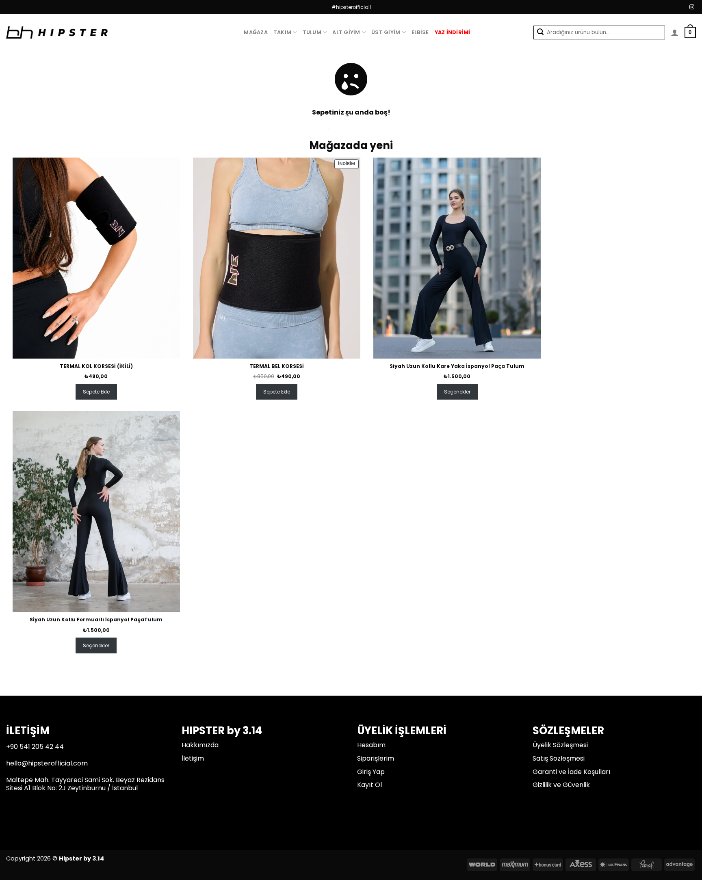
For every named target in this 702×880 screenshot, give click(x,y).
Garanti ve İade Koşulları (571, 771)
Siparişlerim (375, 758)
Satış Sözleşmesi (559, 758)
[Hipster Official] (57, 32)
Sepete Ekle (96, 391)
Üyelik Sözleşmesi (560, 745)
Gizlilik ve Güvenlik (561, 784)
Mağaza (256, 32)
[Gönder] (540, 32)
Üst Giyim (385, 32)
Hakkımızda (200, 745)
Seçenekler (457, 391)
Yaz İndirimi (452, 32)
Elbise (420, 32)
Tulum (312, 32)
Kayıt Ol (369, 784)
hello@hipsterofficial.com (47, 763)
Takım (282, 32)
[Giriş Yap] (675, 32)
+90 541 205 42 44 (35, 746)
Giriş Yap (371, 771)
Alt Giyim (346, 32)
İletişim (193, 758)
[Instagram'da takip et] (691, 7)
